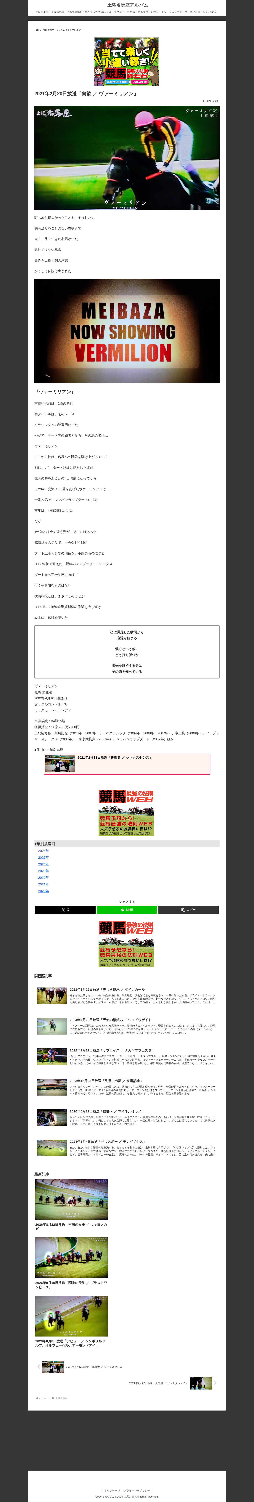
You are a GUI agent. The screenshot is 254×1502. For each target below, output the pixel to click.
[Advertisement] (127, 1440)
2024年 (43, 864)
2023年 (43, 871)
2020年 (43, 891)
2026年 (43, 851)
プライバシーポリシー (137, 1490)
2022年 (43, 877)
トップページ (112, 1490)
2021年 (43, 884)
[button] (188, 910)
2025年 (43, 857)
